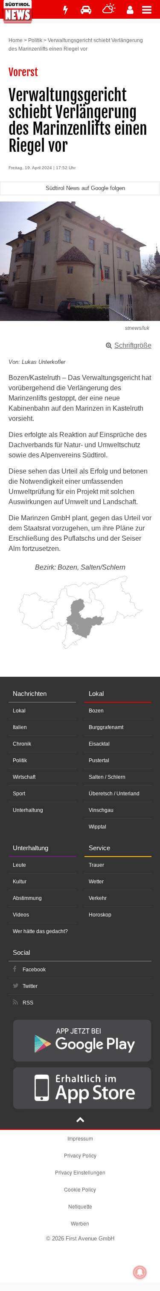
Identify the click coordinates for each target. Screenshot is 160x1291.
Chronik (22, 744)
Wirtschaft (24, 777)
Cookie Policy (80, 1189)
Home (16, 40)
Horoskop (100, 915)
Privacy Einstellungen (80, 1172)
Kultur (19, 882)
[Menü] (151, 9)
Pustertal (99, 760)
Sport (19, 794)
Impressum (80, 1138)
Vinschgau (101, 810)
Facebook (34, 970)
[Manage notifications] (140, 1272)
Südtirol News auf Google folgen (85, 188)
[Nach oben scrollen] (80, 1121)
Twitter (30, 986)
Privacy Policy (80, 1155)
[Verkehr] (86, 10)
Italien (20, 727)
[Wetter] (109, 10)
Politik (35, 40)
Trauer (96, 865)
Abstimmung (27, 898)
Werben (80, 1223)
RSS (28, 1003)
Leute (19, 865)
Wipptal (97, 827)
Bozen (96, 711)
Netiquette (80, 1206)
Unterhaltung (28, 810)
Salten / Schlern (107, 777)
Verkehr (98, 898)
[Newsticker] (65, 10)
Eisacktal (99, 744)
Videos (21, 915)
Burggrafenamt (106, 727)
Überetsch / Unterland (114, 794)
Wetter (96, 882)
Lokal (19, 711)
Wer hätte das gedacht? (40, 931)
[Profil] (130, 10)
